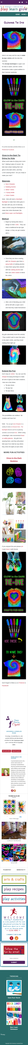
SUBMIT (14, 962)
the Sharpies (12, 261)
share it (8, 549)
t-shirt (17, 224)
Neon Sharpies (10, 184)
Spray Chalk (14, 862)
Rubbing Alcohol (11, 187)
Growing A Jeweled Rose (17, 1043)
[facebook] (19, 2)
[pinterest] (22, 2)
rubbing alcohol (15, 270)
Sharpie (4, 377)
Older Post (7, 869)
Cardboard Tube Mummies (14, 840)
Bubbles (14, 461)
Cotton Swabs (10, 195)
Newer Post (20, 869)
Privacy (3, 1034)
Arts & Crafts (6, 751)
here (16, 432)
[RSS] (24, 2)
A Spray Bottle (10, 192)
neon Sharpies (17, 424)
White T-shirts (10, 189)
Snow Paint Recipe (14, 998)
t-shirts (12, 374)
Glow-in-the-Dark (14, 458)
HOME (18, 14)
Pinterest (4, 149)
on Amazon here (15, 426)
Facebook (11, 149)
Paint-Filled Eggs (14, 818)
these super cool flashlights (13, 213)
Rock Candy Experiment (14, 1028)
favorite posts (16, 751)
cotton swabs (15, 272)
